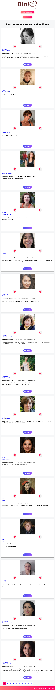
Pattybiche (5, 662)
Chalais (4, 132)
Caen (3, 500)
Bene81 (4, 580)
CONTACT (51, 688)
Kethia (3, 458)
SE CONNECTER (27, 16)
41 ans (11, 296)
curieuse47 (5, 621)
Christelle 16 (5, 131)
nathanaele (5, 376)
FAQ (34, 688)
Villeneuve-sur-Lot (7, 622)
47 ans (9, 132)
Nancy (3, 50)
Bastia (3, 459)
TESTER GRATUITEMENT (27, 12)
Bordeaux (4, 336)
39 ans (8, 459)
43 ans (7, 541)
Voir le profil (27, 64)
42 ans (8, 377)
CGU (37, 688)
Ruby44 (4, 253)
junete (3, 172)
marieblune (5, 294)
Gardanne (4, 173)
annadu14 (4, 498)
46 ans (8, 418)
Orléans (4, 214)
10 (31, 683)
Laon (3, 541)
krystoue (4, 417)
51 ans (8, 50)
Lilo (3, 539)
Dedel (3, 90)
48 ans (10, 173)
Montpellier (5, 91)
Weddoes (4, 49)
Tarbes (3, 377)
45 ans (7, 582)
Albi (3, 255)
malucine (4, 335)
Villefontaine (5, 296)
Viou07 (4, 212)
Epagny (4, 663)
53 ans (11, 91)
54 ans (10, 336)
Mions (3, 418)
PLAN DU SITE (43, 688)
